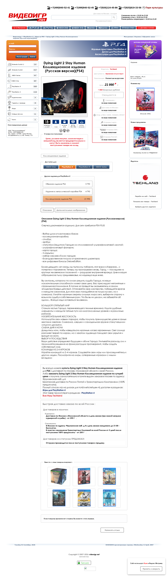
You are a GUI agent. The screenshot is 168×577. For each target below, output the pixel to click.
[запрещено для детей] (47, 123)
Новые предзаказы (138, 122)
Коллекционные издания (54, 156)
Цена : (102, 85)
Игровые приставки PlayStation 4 (108, 49)
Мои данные (128, 36)
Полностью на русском (115, 78)
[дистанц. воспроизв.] (82, 123)
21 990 (110, 84)
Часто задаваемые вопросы (128, 28)
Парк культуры (154, 7)
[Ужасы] (64, 131)
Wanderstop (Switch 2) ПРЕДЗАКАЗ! (145, 153)
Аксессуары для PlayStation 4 (110, 54)
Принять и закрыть (151, 569)
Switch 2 (102, 28)
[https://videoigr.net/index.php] (27, 17)
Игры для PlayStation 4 (54, 390)
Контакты (19, 28)
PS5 (48, 28)
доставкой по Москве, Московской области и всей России (82, 370)
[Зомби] (68, 131)
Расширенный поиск (104, 21)
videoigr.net (94, 554)
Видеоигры (17, 36)
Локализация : (100, 78)
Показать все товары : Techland (145, 201)
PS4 (34, 28)
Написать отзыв (112, 530)
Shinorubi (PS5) (145, 114)
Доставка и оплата (146, 28)
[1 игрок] (56, 123)
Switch (91, 28)
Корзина (138, 36)
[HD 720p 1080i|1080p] (73, 123)
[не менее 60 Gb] (64, 123)
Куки (146, 563)
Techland (113, 69)
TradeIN (114, 28)
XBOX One (51, 167)
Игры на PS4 (39, 36)
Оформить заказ (148, 36)
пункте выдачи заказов (91, 376)
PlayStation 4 (28, 36)
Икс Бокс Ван (62, 28)
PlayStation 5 (84, 167)
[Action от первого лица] (60, 131)
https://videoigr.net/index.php (27, 17)
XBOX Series (101, 167)
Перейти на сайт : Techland (145, 196)
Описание (47, 210)
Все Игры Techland (52, 395)
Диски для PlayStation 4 (114, 51)
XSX (77, 28)
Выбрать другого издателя (145, 207)
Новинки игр (135, 83)
